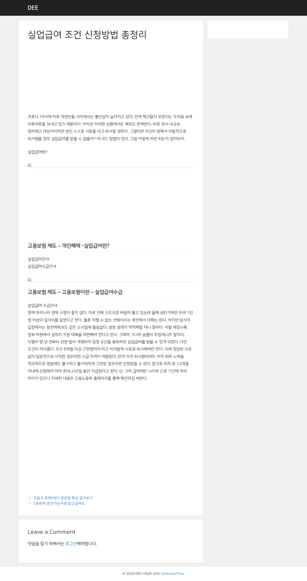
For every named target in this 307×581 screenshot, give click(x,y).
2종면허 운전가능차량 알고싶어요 (59, 503)
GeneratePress (173, 574)
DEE (33, 8)
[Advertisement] (111, 80)
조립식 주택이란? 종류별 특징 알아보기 (63, 498)
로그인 (71, 543)
